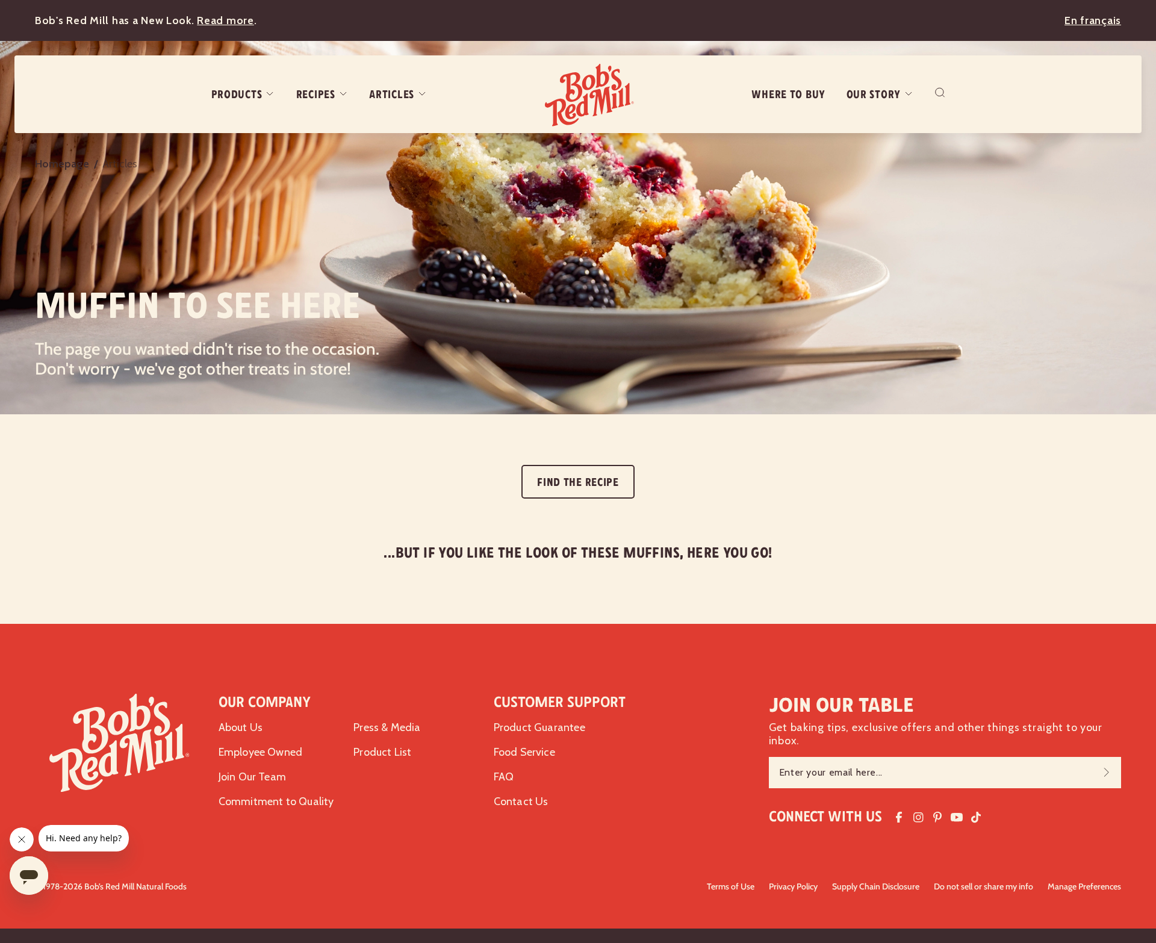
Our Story (874, 94)
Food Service (524, 752)
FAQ (504, 776)
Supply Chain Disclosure (875, 886)
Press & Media (386, 727)
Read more (225, 20)
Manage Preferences (1084, 886)
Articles (391, 94)
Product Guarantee (539, 727)
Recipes (315, 94)
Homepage (62, 163)
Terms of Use (730, 886)
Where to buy (788, 94)
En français (1092, 20)
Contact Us (521, 801)
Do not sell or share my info (983, 886)
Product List (382, 752)
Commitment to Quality (276, 801)
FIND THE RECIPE (578, 482)
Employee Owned (261, 752)
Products (237, 94)
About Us (241, 727)
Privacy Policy (793, 886)
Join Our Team (252, 776)
